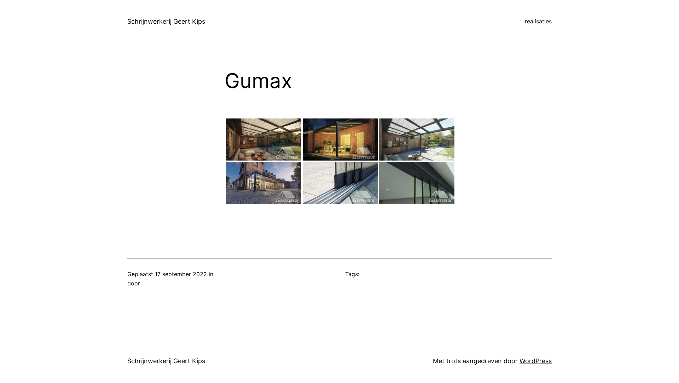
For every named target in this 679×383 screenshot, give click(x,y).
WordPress (536, 361)
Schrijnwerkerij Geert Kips (166, 21)
